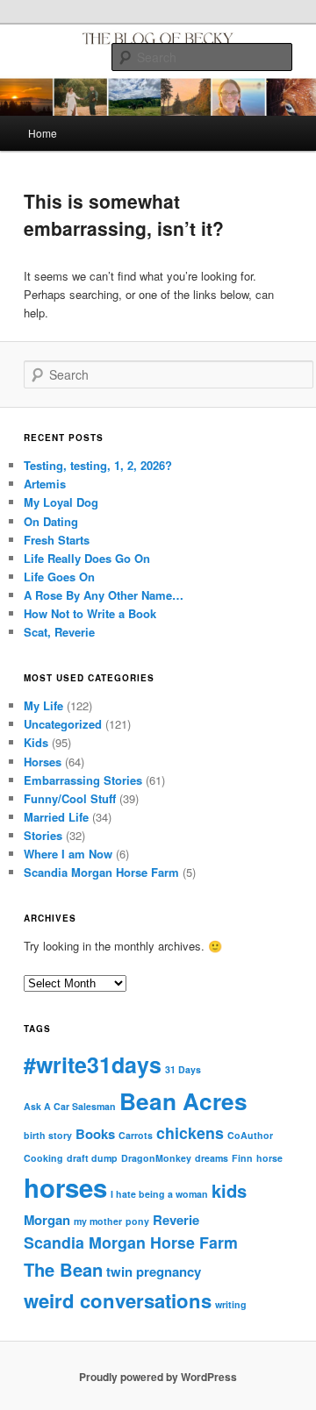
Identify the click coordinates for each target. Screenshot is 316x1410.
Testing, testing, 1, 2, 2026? (98, 465)
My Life (43, 705)
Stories (43, 835)
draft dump (92, 1157)
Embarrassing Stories (83, 780)
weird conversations (118, 1300)
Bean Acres (183, 1101)
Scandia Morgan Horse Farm (101, 872)
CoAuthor (250, 1135)
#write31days (93, 1064)
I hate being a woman (159, 1193)
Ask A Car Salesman (70, 1106)
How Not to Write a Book (90, 613)
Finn (242, 1157)
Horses (42, 761)
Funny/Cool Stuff (70, 798)
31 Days (183, 1069)
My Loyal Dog (61, 502)
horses (65, 1187)
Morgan (47, 1219)
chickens (190, 1132)
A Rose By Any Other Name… (103, 595)
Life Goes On (59, 576)
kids (229, 1190)
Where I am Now (68, 853)
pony (137, 1221)
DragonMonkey (156, 1157)
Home (42, 132)
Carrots (135, 1135)
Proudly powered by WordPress (158, 1377)
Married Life (56, 816)
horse (269, 1157)
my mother (98, 1221)
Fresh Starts (57, 539)
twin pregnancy (153, 1271)
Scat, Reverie (59, 631)
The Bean (63, 1269)
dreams (211, 1157)
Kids (36, 742)
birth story (48, 1135)
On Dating (51, 521)
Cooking (43, 1157)
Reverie (176, 1219)
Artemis (45, 483)
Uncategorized (63, 724)
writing (231, 1304)
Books (95, 1133)
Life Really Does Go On (87, 558)
